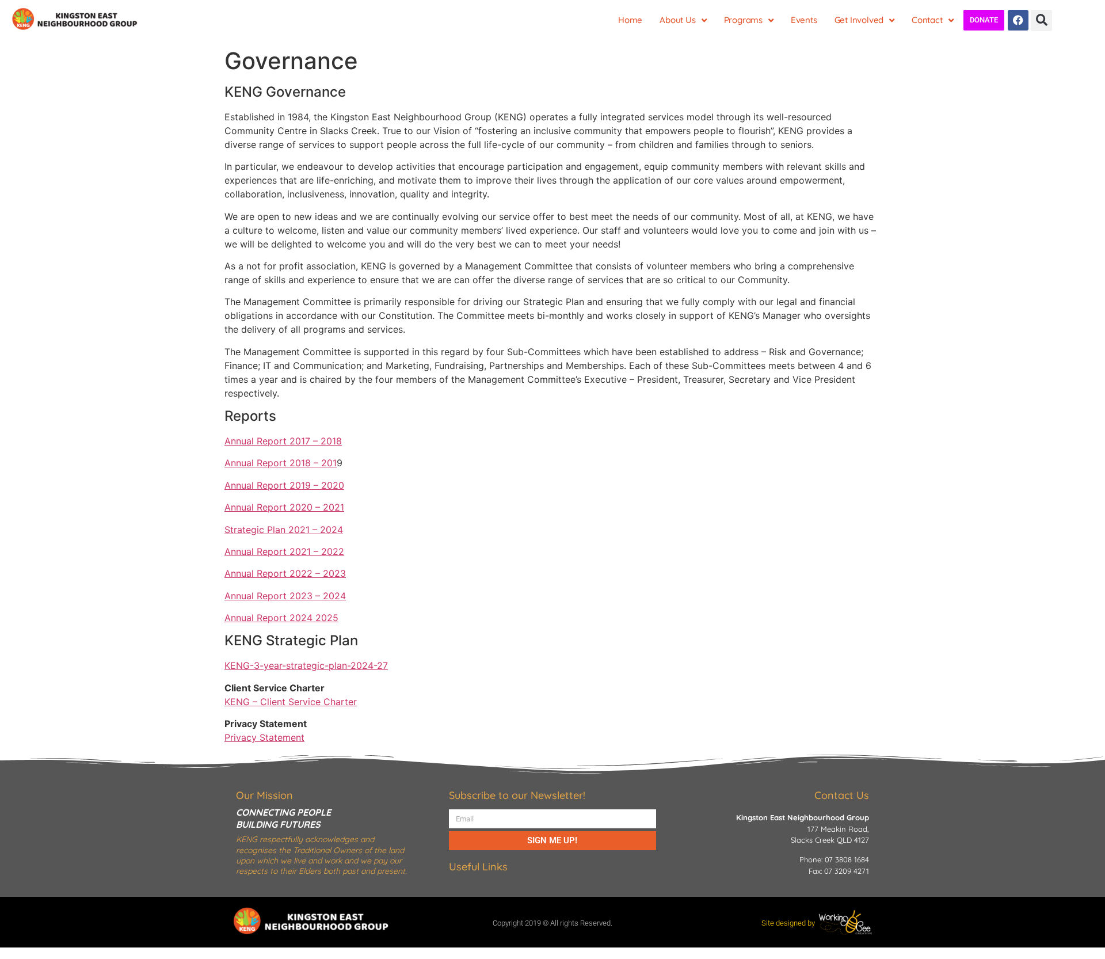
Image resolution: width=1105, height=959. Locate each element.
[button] (1041, 20)
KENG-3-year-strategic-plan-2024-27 (306, 665)
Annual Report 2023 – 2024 (285, 596)
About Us (677, 19)
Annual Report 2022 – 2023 (285, 573)
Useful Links (478, 866)
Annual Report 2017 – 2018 (283, 441)
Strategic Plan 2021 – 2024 (283, 529)
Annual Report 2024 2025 (281, 617)
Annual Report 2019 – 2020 (284, 485)
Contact (927, 19)
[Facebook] (1018, 20)
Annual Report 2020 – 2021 (284, 507)
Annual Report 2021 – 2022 (284, 551)
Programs (743, 19)
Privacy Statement (264, 737)
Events (804, 19)
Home (630, 19)
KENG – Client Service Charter (290, 701)
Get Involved (859, 19)
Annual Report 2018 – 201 (280, 463)
